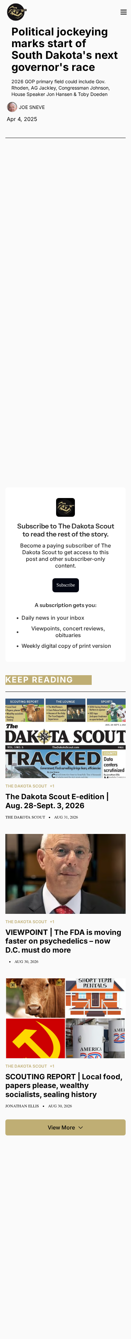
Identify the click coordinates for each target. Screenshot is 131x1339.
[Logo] (17, 12)
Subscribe (65, 585)
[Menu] (124, 12)
